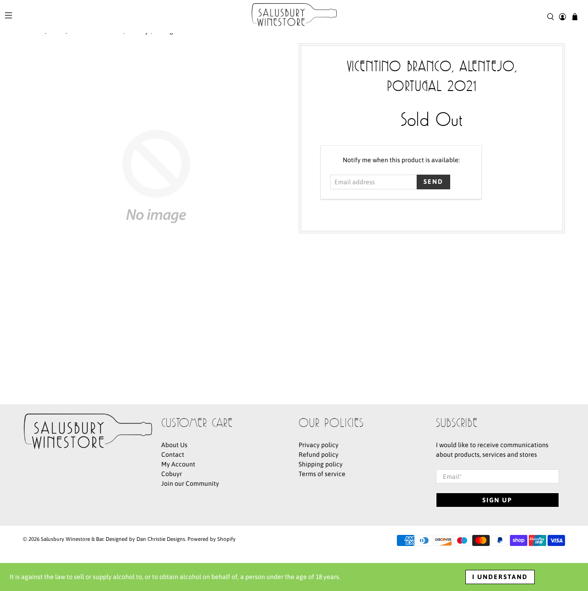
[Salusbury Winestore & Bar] (294, 16)
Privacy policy (319, 445)
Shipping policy (321, 464)
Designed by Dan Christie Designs (145, 539)
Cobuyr (171, 473)
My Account (178, 464)
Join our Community (190, 483)
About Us (174, 445)
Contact (172, 454)
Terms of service (322, 473)
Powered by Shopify (211, 539)
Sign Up (497, 500)
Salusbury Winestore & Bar (72, 539)
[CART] (575, 17)
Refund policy (319, 454)
